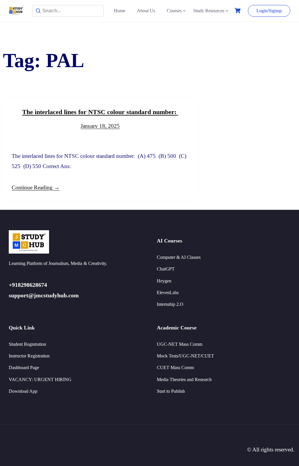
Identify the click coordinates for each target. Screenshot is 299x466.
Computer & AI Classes (179, 257)
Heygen (164, 280)
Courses (174, 10)
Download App (23, 391)
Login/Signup (269, 10)
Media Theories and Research (184, 379)
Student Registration (27, 344)
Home (119, 10)
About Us (146, 10)
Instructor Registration (29, 355)
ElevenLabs (168, 292)
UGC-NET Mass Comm (179, 344)
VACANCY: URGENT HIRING (40, 379)
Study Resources (208, 10)
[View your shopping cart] (238, 10)
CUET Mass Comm (175, 367)
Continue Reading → (36, 187)
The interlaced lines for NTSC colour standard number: (100, 112)
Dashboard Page (24, 367)
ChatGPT (166, 268)
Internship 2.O (170, 304)
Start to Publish (171, 391)
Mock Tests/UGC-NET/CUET (185, 355)
